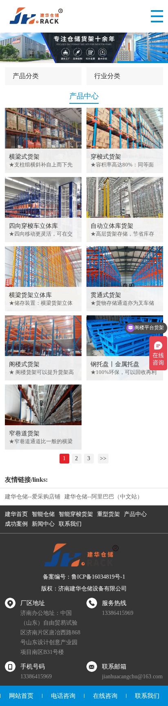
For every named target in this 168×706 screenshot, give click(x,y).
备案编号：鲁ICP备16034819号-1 (84, 577)
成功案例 (16, 524)
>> (103, 458)
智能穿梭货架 (76, 514)
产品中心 (135, 514)
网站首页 (21, 696)
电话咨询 (63, 696)
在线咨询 (105, 696)
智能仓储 (43, 514)
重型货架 (108, 514)
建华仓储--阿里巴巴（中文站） (103, 497)
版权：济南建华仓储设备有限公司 (84, 589)
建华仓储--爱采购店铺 (32, 497)
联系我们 (70, 524)
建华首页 (16, 514)
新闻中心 (43, 524)
